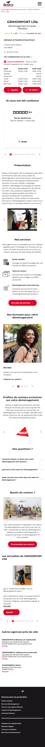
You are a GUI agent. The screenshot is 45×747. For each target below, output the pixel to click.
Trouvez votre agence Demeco (12, 707)
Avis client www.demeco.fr (10, 732)
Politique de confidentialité (11, 723)
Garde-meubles (6, 701)
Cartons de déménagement (11, 710)
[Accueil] (8, 3)
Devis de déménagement (10, 704)
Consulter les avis (33, 33)
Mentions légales (7, 726)
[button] (5, 154)
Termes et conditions (8, 729)
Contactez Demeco (8, 713)
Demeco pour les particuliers (14, 697)
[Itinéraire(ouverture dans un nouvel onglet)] (31, 57)
